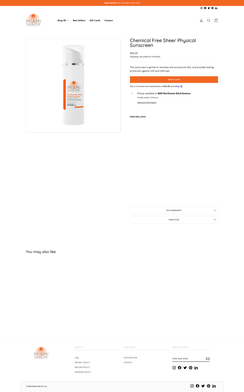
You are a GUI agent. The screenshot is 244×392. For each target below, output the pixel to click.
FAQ (77, 357)
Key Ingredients (174, 210)
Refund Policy (82, 367)
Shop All (62, 20)
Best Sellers (79, 20)
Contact (108, 20)
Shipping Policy (83, 372)
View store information (146, 102)
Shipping (134, 56)
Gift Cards (95, 20)
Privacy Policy (82, 362)
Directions (174, 219)
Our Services (130, 357)
